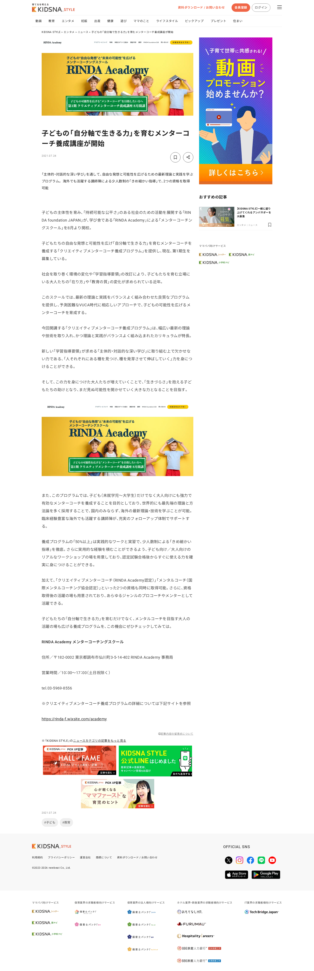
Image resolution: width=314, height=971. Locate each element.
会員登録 (241, 7)
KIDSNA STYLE (51, 32)
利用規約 (37, 857)
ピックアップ (194, 21)
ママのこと (141, 21)
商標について (104, 857)
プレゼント (218, 21)
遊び (123, 21)
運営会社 (85, 857)
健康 (110, 21)
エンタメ (68, 21)
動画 (38, 21)
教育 (51, 21)
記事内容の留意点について (177, 733)
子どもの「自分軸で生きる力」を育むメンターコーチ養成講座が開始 (132, 32)
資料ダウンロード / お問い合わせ (201, 7)
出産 (97, 21)
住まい (237, 21)
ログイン (261, 7)
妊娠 (84, 21)
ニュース (83, 32)
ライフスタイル (167, 21)
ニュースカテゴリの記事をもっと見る (99, 740)
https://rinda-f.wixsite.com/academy (74, 719)
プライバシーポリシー (61, 857)
